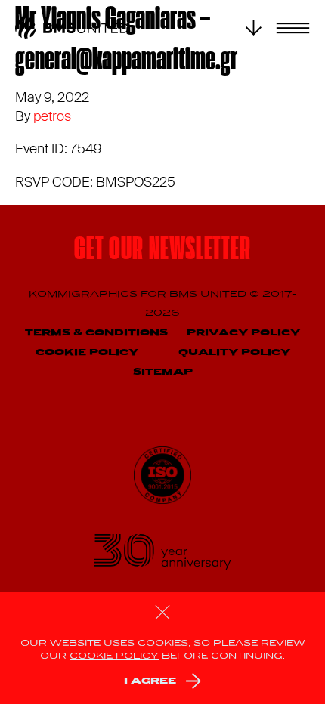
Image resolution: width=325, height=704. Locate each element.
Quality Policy (234, 352)
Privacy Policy (243, 333)
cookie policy (114, 656)
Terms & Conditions (96, 333)
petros (52, 116)
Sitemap (163, 372)
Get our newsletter (162, 251)
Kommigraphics (85, 294)
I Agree (150, 681)
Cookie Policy (87, 352)
